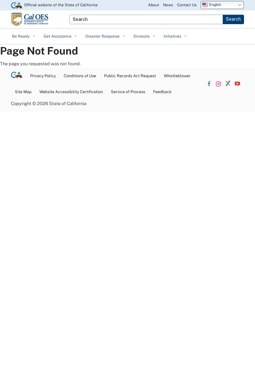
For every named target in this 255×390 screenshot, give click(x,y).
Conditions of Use (80, 75)
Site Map (23, 91)
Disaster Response (103, 36)
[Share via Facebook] (209, 84)
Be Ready (21, 36)
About (153, 5)
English (214, 4)
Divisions (142, 36)
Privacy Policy (43, 75)
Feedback (162, 91)
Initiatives (173, 36)
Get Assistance (58, 36)
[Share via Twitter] (228, 84)
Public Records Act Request (130, 75)
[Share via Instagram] (218, 84)
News (168, 5)
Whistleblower (177, 75)
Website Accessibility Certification (71, 91)
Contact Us (187, 5)
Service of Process (128, 91)
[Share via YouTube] (237, 84)
